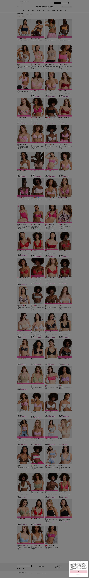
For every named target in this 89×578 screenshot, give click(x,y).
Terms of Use (85, 568)
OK (78, 571)
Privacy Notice (80, 568)
